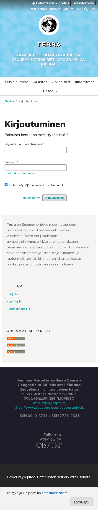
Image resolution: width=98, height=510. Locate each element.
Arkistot (40, 81)
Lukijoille (12, 294)
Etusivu (9, 101)
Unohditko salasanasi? (20, 173)
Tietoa (48, 91)
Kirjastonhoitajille (18, 308)
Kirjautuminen (54, 197)
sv (79, 9)
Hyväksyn (81, 502)
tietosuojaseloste (54, 493)
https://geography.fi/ (49, 403)
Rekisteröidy (83, 3)
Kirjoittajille (14, 301)
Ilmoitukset (84, 81)
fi (72, 9)
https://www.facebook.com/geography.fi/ (49, 407)
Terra (49, 44)
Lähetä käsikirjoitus (52, 3)
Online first (61, 81)
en (66, 9)
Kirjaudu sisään (46, 9)
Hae (92, 9)
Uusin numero (16, 81)
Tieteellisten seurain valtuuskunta (63, 477)
